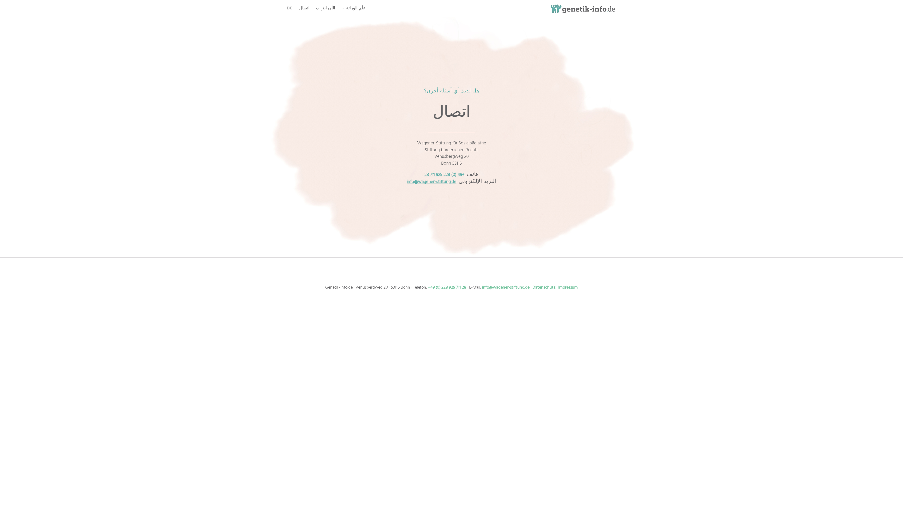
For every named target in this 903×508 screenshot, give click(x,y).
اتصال (304, 10)
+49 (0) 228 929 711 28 (444, 175)
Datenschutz (543, 288)
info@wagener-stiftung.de (431, 182)
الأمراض (328, 10)
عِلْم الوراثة (356, 10)
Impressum (568, 288)
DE (290, 10)
